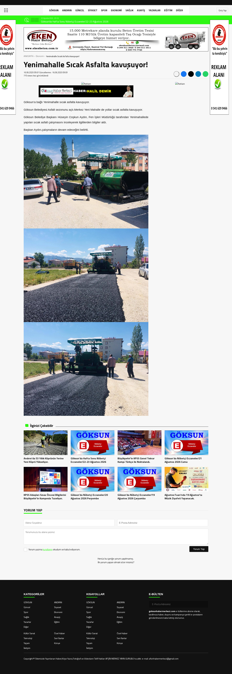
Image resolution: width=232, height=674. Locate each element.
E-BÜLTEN (156, 594)
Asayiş (141, 10)
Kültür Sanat (29, 633)
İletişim (27, 648)
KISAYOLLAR (95, 594)
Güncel (79, 10)
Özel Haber (59, 633)
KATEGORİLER (34, 594)
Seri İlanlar (59, 638)
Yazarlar (155, 10)
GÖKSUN (54, 10)
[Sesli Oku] (176, 74)
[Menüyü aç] (6, 10)
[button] (33, 20)
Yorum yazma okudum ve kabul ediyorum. (54, 549)
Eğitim (168, 10)
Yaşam (27, 643)
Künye (57, 643)
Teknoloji (28, 638)
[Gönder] (204, 604)
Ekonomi (116, 10)
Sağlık (129, 10)
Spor (104, 10)
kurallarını (47, 549)
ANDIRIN (67, 10)
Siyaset (92, 10)
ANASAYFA (28, 56)
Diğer (179, 10)
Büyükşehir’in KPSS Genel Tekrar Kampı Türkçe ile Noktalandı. (73, 21)
